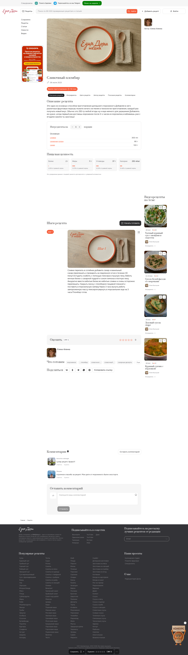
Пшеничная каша (52, 632)
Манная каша (51, 610)
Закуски (22, 613)
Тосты (48, 558)
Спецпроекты (130, 564)
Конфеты (73, 607)
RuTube (89, 540)
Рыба (21, 602)
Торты (72, 605)
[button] (83, 651)
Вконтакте (76, 535)
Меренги (73, 638)
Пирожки (74, 572)
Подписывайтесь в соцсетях (88, 530)
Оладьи (73, 577)
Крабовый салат (52, 594)
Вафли (72, 588)
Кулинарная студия (132, 558)
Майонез (96, 629)
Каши (48, 605)
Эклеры (73, 632)
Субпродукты (24, 596)
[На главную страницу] (10, 11)
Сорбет (95, 558)
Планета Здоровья (45, 3)
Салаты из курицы (52, 572)
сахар (52, 145)
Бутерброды (24, 621)
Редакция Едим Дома (133, 579)
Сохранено (25, 20)
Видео (24, 33)
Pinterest (75, 543)
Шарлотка (74, 596)
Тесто (48, 638)
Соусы (95, 596)
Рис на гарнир (98, 583)
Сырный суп (23, 566)
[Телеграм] (78, 370)
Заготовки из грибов (100, 569)
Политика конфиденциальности (88, 648)
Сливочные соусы (99, 610)
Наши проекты (133, 553)
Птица (21, 594)
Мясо (21, 591)
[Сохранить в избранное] (160, 207)
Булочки (73, 594)
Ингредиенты (71, 95)
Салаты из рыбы (52, 580)
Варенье (96, 588)
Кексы (72, 580)
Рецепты (24, 23)
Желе (72, 621)
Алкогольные (98, 635)
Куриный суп (24, 561)
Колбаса (22, 616)
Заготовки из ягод (99, 572)
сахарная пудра (56, 141)
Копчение (96, 575)
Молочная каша (51, 621)
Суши (48, 561)
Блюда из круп (98, 580)
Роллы (48, 564)
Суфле (72, 635)
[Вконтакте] (66, 370)
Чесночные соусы (99, 621)
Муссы (73, 624)
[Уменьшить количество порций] (72, 127)
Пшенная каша (51, 607)
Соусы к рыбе (98, 605)
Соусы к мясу (98, 599)
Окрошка (22, 585)
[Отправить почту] (166, 539)
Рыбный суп (23, 569)
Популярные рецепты (31, 553)
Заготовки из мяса (100, 564)
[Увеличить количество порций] (79, 127)
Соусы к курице (98, 602)
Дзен (97, 535)
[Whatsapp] (83, 370)
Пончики (73, 591)
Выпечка (49, 635)
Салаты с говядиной (53, 575)
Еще (138, 362)
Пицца (72, 561)
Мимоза (49, 599)
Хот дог (22, 632)
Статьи (24, 26)
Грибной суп (24, 564)
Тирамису (74, 629)
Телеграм (75, 540)
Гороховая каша (52, 629)
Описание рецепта (56, 95)
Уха (20, 583)
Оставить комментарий (130, 452)
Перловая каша (51, 627)
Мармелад (74, 618)
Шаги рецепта (85, 95)
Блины (72, 566)
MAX (88, 543)
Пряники (73, 599)
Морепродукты (25, 605)
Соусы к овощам (99, 607)
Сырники (73, 575)
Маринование (98, 585)
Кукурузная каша (52, 624)
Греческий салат (52, 591)
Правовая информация (106, 648)
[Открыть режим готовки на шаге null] (138, 232)
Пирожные (74, 613)
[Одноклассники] (72, 370)
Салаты (48, 566)
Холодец (22, 638)
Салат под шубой (52, 596)
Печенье (73, 569)
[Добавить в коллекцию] (164, 207)
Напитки (96, 632)
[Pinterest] (89, 370)
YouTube (90, 535)
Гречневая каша (52, 618)
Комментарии (130, 95)
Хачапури (74, 585)
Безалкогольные (99, 638)
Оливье (48, 585)
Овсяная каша (51, 616)
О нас (127, 574)
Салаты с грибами (52, 577)
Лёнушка (59, 471)
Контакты (117, 648)
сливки (53, 138)
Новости (24, 30)
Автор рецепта (99, 95)
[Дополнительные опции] (116, 651)
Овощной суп (24, 572)
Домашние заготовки (101, 561)
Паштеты (22, 624)
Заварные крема (76, 627)
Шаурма (22, 635)
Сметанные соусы (99, 618)
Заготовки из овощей (101, 566)
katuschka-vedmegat (62, 458)
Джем (95, 591)
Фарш (21, 599)
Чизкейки (74, 616)
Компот (95, 594)
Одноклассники (78, 537)
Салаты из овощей (53, 583)
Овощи (22, 607)
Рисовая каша (51, 613)
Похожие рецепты (115, 95)
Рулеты (73, 583)
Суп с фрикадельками (27, 577)
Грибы (21, 610)
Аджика (95, 624)
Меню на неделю (91, 3)
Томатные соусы (99, 616)
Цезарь (48, 602)
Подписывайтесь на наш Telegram (69, 3)
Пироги (73, 564)
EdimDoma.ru (37, 534)
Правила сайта (72, 648)
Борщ (21, 580)
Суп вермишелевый (26, 575)
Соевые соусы (98, 613)
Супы (21, 558)
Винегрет (49, 588)
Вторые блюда (24, 588)
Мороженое (75, 610)
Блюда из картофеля (100, 577)
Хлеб (72, 558)
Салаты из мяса (51, 569)
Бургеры (22, 627)
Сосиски (22, 618)
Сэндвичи (23, 629)
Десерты (73, 602)
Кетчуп (95, 627)
